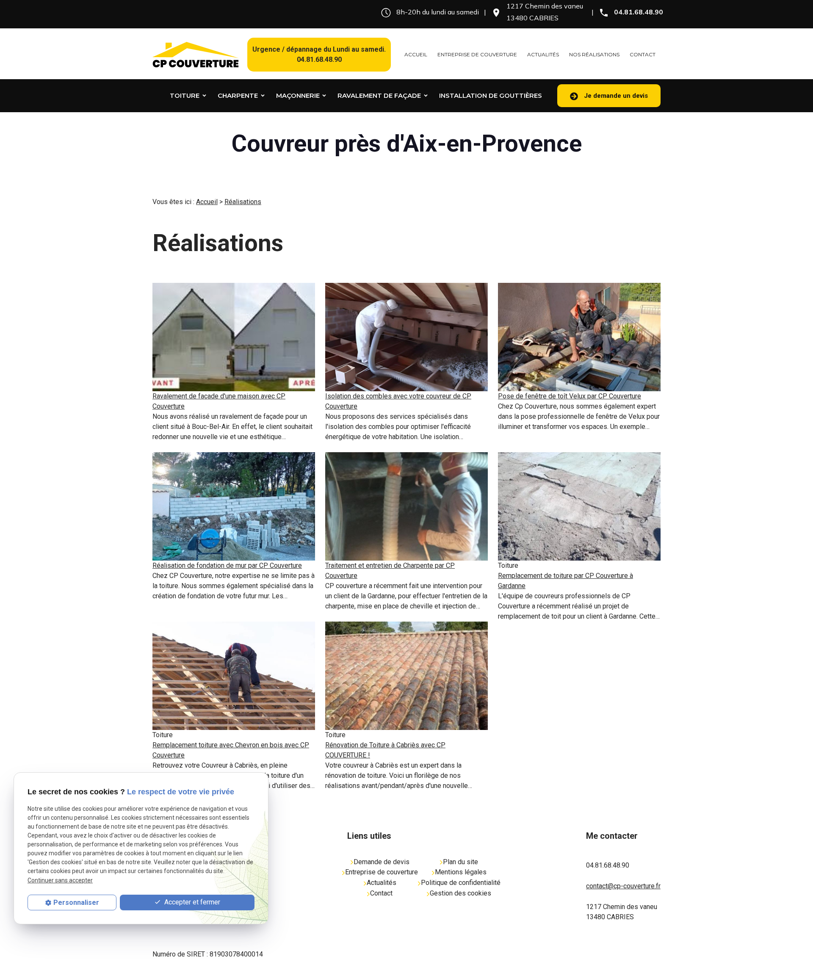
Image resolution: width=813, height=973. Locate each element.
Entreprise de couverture (477, 54)
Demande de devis (381, 862)
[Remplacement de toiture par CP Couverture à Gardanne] (579, 506)
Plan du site (460, 862)
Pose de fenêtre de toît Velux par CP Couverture (569, 396)
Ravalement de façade (379, 95)
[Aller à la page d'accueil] (195, 54)
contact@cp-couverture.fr (623, 886)
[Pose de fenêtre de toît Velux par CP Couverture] (579, 337)
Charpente (238, 95)
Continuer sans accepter (60, 880)
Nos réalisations (594, 54)
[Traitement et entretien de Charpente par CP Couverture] (406, 506)
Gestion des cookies (460, 893)
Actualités (543, 54)
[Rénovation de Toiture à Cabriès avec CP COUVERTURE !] (406, 676)
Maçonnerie (298, 95)
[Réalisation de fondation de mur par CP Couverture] (233, 506)
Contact (642, 54)
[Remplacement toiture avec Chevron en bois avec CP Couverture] (233, 676)
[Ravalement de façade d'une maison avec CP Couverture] (233, 337)
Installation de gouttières (490, 95)
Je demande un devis (615, 96)
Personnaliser (76, 902)
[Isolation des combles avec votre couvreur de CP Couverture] (406, 337)
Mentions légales (461, 872)
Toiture (184, 95)
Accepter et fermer (191, 902)
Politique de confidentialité (461, 883)
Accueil (415, 54)
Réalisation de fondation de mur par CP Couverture (227, 565)
